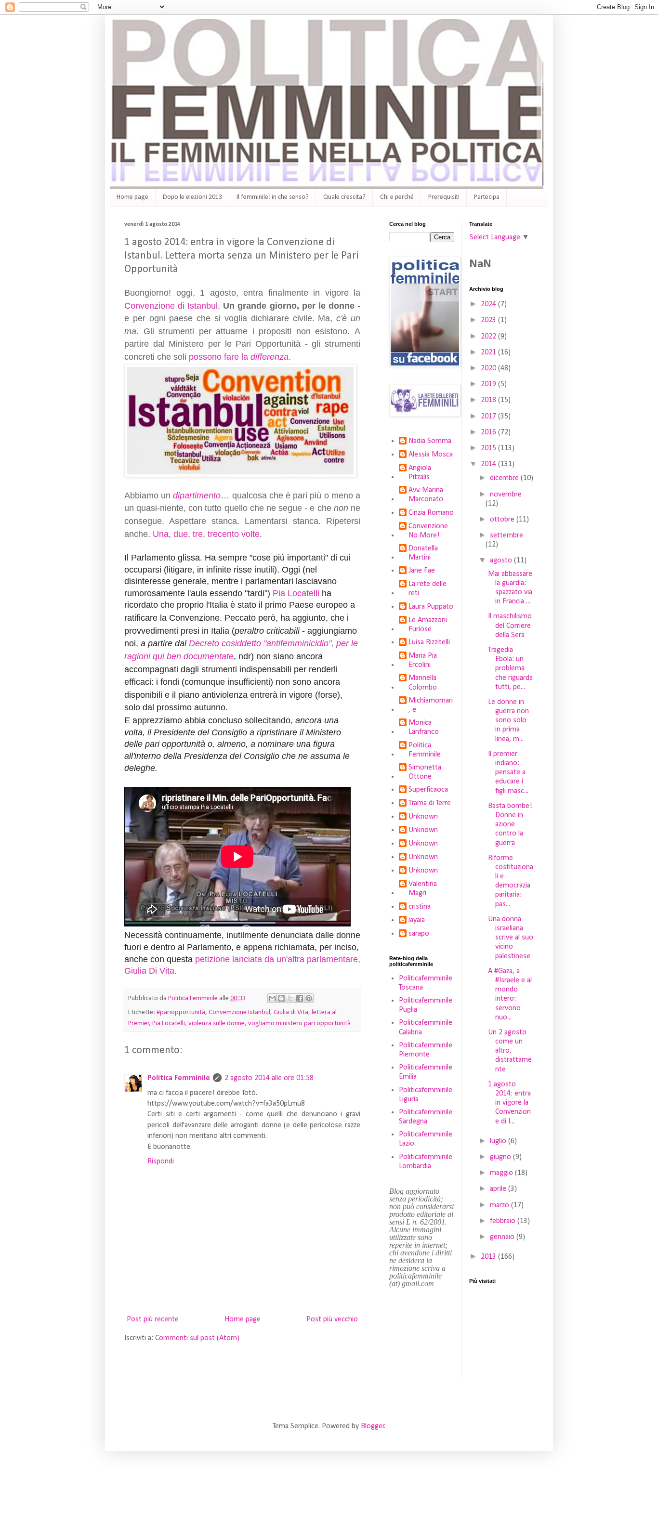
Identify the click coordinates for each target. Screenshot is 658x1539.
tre (198, 534)
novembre (506, 494)
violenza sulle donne (216, 1023)
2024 (489, 304)
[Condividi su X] (290, 998)
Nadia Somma (429, 441)
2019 (489, 384)
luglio (499, 1141)
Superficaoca (428, 790)
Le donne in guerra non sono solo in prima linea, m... (508, 720)
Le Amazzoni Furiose (427, 624)
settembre (506, 535)
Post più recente (153, 1319)
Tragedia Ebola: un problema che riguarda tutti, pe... (510, 668)
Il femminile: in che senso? (273, 197)
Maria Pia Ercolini (422, 660)
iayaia (416, 920)
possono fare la (239, 357)
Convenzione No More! (428, 530)
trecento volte (234, 534)
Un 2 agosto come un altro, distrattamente (510, 1051)
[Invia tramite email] (272, 998)
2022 (489, 336)
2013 (489, 1257)
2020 (489, 368)
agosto (502, 560)
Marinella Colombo (422, 682)
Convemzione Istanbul (239, 1012)
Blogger (372, 1426)
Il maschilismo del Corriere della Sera (510, 626)
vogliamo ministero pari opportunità (299, 1023)
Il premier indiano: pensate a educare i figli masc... (508, 772)
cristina (419, 907)
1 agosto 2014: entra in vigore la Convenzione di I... (509, 1103)
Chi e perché (397, 197)
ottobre (503, 519)
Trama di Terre (429, 803)
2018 (489, 400)
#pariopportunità (181, 1012)
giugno (501, 1157)
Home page (132, 197)
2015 (489, 448)
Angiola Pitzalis (419, 472)
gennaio (503, 1237)
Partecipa (487, 197)
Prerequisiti (444, 197)
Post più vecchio (332, 1319)
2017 (489, 416)
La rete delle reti (427, 588)
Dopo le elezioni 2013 (192, 197)
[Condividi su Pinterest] (309, 998)
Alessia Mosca (430, 454)
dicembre (505, 478)
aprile (499, 1189)
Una (161, 534)
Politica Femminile (178, 1078)
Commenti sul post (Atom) (197, 1338)
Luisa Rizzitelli (429, 642)
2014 (489, 464)
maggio (502, 1173)
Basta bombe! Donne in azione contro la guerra (510, 824)
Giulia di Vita (291, 1012)
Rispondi (160, 1161)
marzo (500, 1205)
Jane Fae (421, 570)
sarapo (418, 934)
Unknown (423, 817)
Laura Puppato (430, 607)
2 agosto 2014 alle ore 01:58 (269, 1078)
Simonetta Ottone (424, 772)
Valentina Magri (422, 888)
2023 (489, 320)
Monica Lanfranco (423, 727)
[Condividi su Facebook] (299, 998)
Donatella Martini (423, 553)
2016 (489, 432)
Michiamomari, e (430, 705)
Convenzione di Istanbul (171, 306)
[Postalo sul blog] (281, 998)
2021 (489, 352)
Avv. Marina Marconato (425, 494)
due (180, 534)
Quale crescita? (344, 197)
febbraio (503, 1221)
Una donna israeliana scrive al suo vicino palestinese (510, 937)
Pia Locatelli (296, 593)
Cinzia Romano (431, 513)
